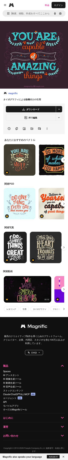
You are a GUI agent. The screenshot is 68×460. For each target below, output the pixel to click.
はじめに (8, 417)
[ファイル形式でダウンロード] (59, 109)
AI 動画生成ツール (12, 382)
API (5, 401)
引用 (24, 309)
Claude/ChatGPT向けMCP (19, 394)
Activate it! (53, 456)
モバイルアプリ (11, 405)
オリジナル (22, 27)
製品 (5, 365)
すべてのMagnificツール (15, 409)
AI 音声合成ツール (12, 386)
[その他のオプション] (47, 128)
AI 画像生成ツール (12, 378)
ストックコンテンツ (13, 390)
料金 (47, 5)
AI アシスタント (11, 375)
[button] (34, 352)
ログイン (58, 5)
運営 (5, 426)
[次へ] (64, 160)
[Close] (63, 457)
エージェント (12, 398)
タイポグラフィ (39, 309)
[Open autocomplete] (7, 13)
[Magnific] (34, 327)
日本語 (34, 352)
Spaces (7, 371)
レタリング (11, 309)
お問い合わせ (10, 435)
